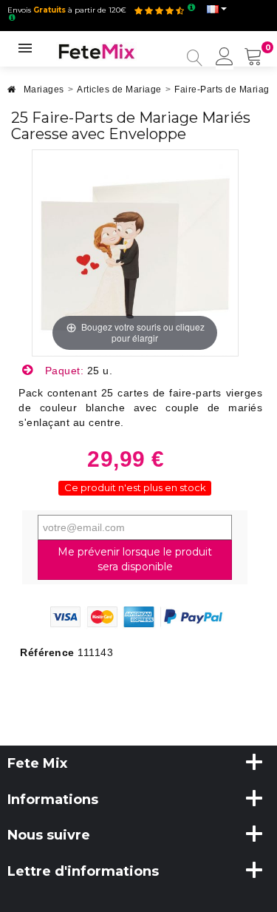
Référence (47, 652)
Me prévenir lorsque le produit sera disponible (135, 559)
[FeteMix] (96, 50)
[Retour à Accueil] (11, 94)
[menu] (224, 58)
